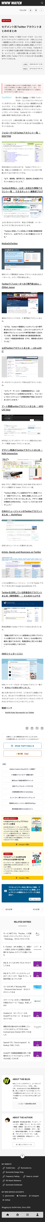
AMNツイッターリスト (12, 653)
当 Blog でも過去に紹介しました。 (18, 687)
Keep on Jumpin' (32, 1176)
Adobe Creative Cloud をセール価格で (22, 769)
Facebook (22, 1196)
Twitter (25, 97)
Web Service (6, 20)
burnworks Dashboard (14, 1185)
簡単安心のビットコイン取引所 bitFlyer (22, 803)
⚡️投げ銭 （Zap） (23, 753)
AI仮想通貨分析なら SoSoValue (22, 792)
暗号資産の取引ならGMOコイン (22, 809)
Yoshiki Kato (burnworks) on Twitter (19, 712)
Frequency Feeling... (13, 1176)
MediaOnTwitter (10, 243)
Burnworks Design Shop (15, 1172)
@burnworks (9, 1196)
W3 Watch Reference (13, 1181)
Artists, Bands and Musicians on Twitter (21, 551)
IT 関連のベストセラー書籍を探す (22, 775)
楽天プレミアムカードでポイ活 (22, 786)
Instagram (35, 1196)
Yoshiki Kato (10, 1168)
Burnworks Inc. (26, 1168)
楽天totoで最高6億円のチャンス (22, 780)
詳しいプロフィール (25, 1144)
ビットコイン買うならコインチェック (22, 797)
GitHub (7, 1200)
